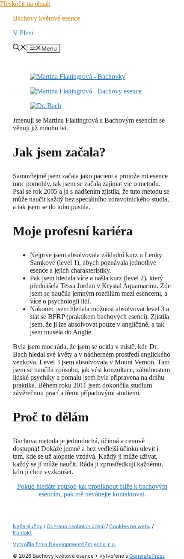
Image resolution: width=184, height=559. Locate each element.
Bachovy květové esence (46, 18)
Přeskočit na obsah (25, 3)
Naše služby (27, 526)
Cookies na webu (130, 526)
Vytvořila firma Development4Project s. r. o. (64, 544)
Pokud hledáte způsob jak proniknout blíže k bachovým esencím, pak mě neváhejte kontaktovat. (92, 490)
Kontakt (22, 532)
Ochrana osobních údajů (76, 526)
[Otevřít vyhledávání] (20, 48)
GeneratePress (147, 556)
